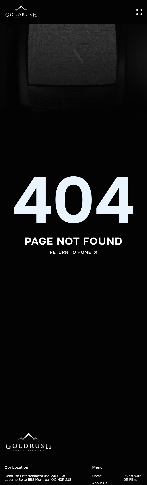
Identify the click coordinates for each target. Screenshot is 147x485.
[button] (139, 12)
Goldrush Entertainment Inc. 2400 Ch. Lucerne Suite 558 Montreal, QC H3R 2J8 (38, 478)
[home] (21, 12)
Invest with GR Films (132, 478)
